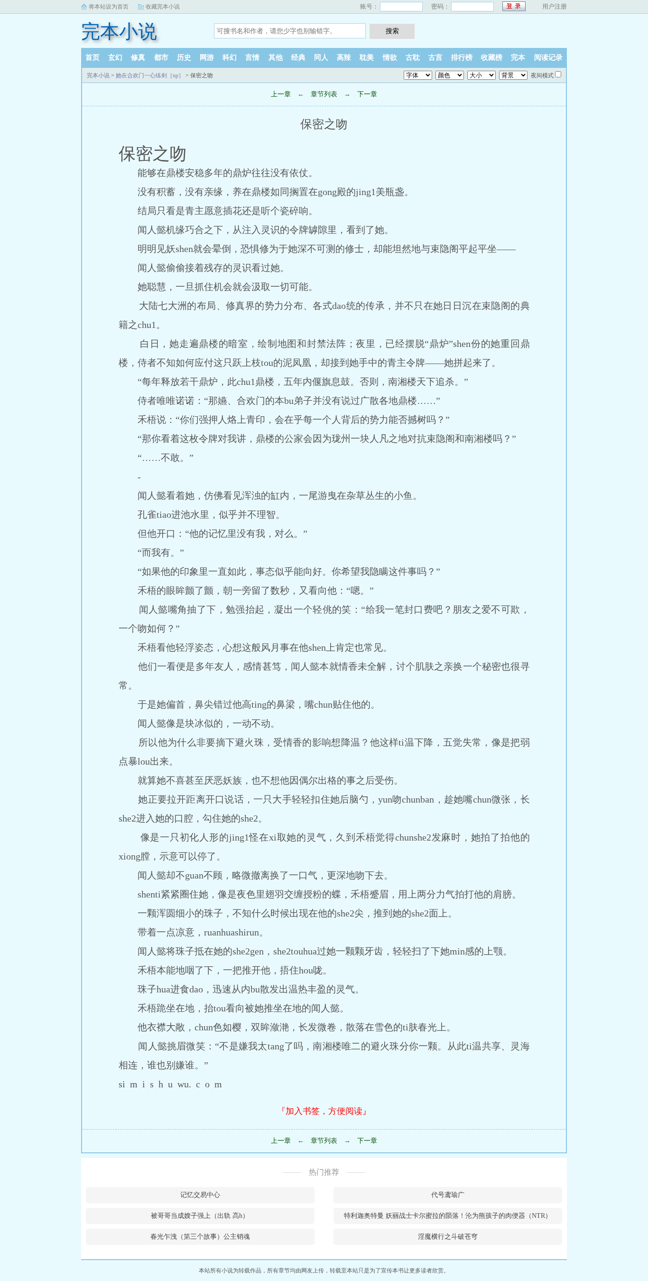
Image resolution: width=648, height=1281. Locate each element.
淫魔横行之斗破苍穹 (448, 1236)
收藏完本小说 (163, 6)
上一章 (281, 94)
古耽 (413, 57)
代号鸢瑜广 (447, 1194)
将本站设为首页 (109, 6)
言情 (252, 57)
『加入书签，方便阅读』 (324, 1111)
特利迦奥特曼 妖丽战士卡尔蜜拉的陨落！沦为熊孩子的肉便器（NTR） (448, 1215)
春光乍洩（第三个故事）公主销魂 (200, 1236)
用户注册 (554, 6)
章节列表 (324, 94)
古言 (435, 57)
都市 (161, 57)
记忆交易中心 (200, 1194)
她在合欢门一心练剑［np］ (150, 75)
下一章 (367, 94)
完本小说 (119, 31)
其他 (275, 57)
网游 (207, 57)
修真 (138, 57)
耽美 (367, 57)
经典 (298, 57)
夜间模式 (542, 75)
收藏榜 (491, 57)
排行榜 (461, 57)
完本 (518, 57)
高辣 (344, 57)
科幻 (229, 57)
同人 (321, 57)
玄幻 (115, 57)
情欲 (390, 57)
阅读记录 (548, 57)
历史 (184, 57)
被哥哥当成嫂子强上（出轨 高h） (200, 1215)
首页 (92, 57)
